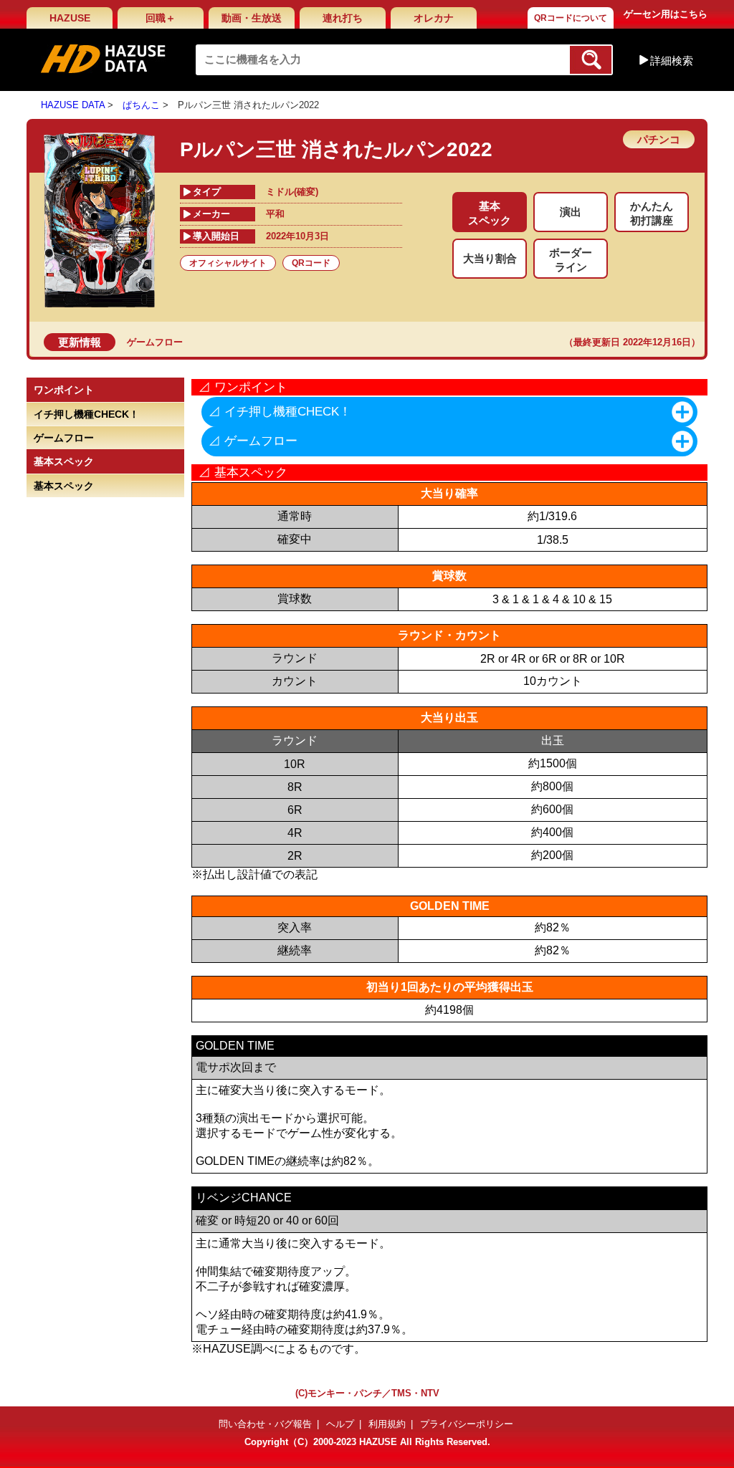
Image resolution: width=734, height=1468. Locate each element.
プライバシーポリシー (466, 1424)
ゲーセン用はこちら (665, 14)
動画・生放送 (251, 18)
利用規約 (387, 1424)
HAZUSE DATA (73, 105)
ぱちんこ (141, 105)
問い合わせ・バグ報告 (265, 1424)
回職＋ (161, 18)
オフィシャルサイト (228, 263)
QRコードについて (570, 18)
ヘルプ (340, 1424)
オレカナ (434, 18)
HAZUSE (69, 18)
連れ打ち (343, 18)
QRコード (311, 263)
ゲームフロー (155, 342)
